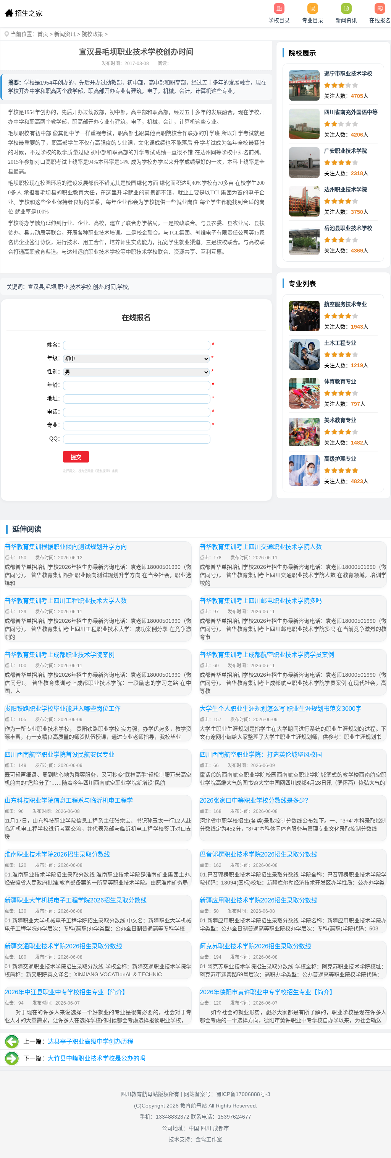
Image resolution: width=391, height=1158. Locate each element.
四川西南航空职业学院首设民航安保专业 (60, 754)
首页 (42, 34)
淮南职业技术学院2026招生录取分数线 (57, 854)
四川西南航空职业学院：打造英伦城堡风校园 (261, 754)
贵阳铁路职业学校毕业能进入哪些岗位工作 (63, 708)
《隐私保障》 (103, 471)
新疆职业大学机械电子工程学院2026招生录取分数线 (76, 900)
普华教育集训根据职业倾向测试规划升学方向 (66, 547)
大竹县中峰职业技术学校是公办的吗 (96, 1058)
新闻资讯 (65, 34)
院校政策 (92, 34)
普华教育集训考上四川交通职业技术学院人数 (261, 547)
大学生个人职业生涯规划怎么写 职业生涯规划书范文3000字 (281, 708)
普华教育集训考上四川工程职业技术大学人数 (66, 601)
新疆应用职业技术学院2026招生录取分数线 (258, 900)
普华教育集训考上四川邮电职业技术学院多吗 (261, 601)
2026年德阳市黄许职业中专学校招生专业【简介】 (268, 992)
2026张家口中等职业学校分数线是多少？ (255, 800)
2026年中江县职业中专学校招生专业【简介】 (66, 992)
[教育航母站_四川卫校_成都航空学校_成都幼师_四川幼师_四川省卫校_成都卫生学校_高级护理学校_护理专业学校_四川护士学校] (23, 13)
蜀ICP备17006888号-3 (243, 1094)
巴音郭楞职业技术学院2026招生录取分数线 (258, 854)
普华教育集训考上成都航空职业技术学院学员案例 (267, 654)
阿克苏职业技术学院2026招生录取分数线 (255, 946)
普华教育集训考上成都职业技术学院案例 (60, 654)
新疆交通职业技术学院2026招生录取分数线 (63, 946)
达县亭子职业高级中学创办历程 (90, 1041)
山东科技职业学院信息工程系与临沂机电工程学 (69, 800)
